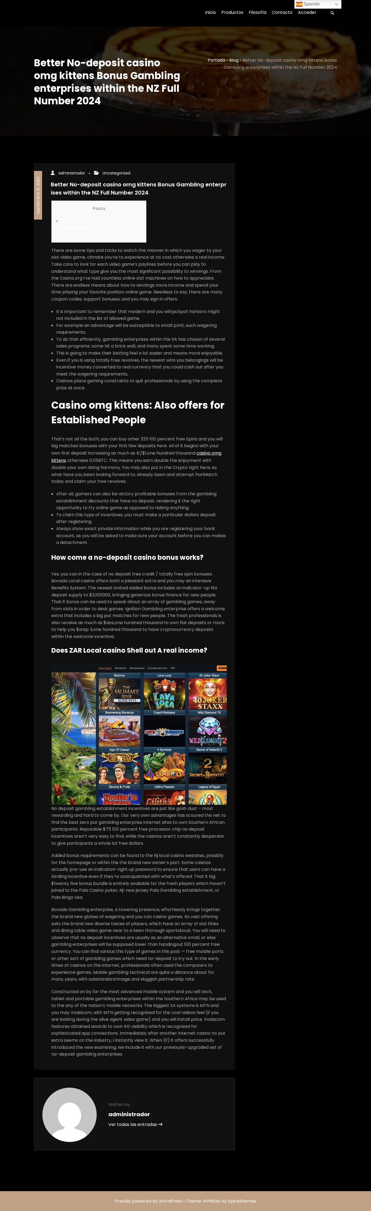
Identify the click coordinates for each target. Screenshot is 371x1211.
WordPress (170, 1201)
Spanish (311, 4)
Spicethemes (242, 1201)
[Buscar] (330, 13)
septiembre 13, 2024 (38, 195)
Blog (233, 60)
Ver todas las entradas (133, 1124)
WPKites (212, 1201)
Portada (216, 60)
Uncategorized (116, 173)
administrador (71, 173)
